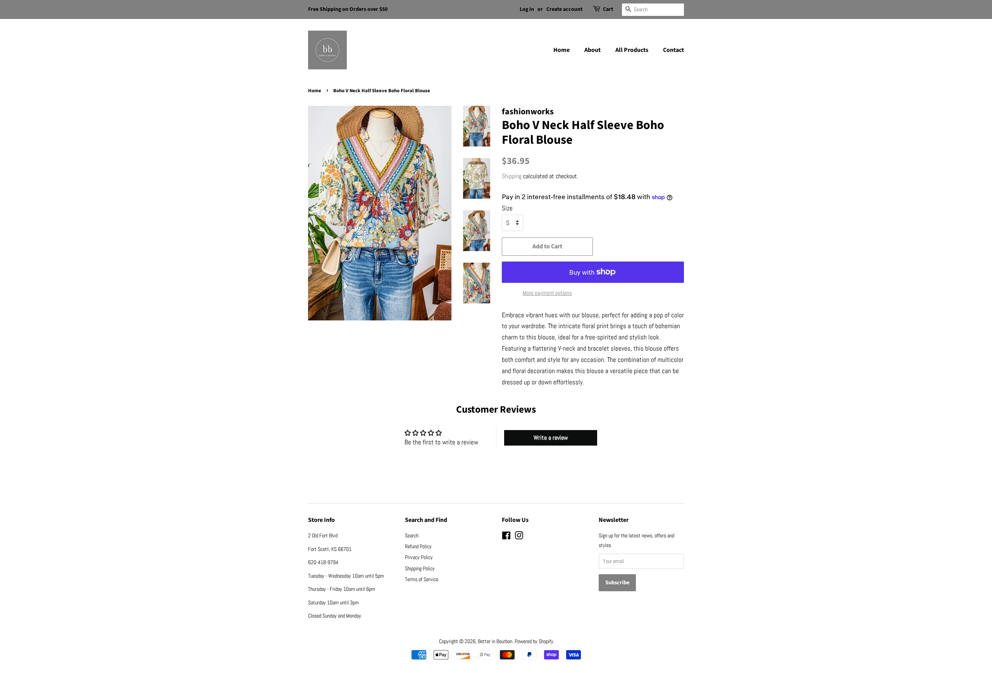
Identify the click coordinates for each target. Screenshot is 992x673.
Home (561, 50)
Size (507, 208)
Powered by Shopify (534, 641)
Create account (564, 9)
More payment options (547, 292)
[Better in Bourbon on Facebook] (506, 537)
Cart (608, 9)
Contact (673, 50)
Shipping (512, 176)
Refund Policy (418, 546)
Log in (527, 9)
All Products (631, 50)
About (592, 50)
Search (411, 535)
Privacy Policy (419, 557)
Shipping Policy (420, 568)
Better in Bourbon (495, 641)
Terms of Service (421, 579)
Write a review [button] (551, 438)
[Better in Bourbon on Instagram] (519, 537)
